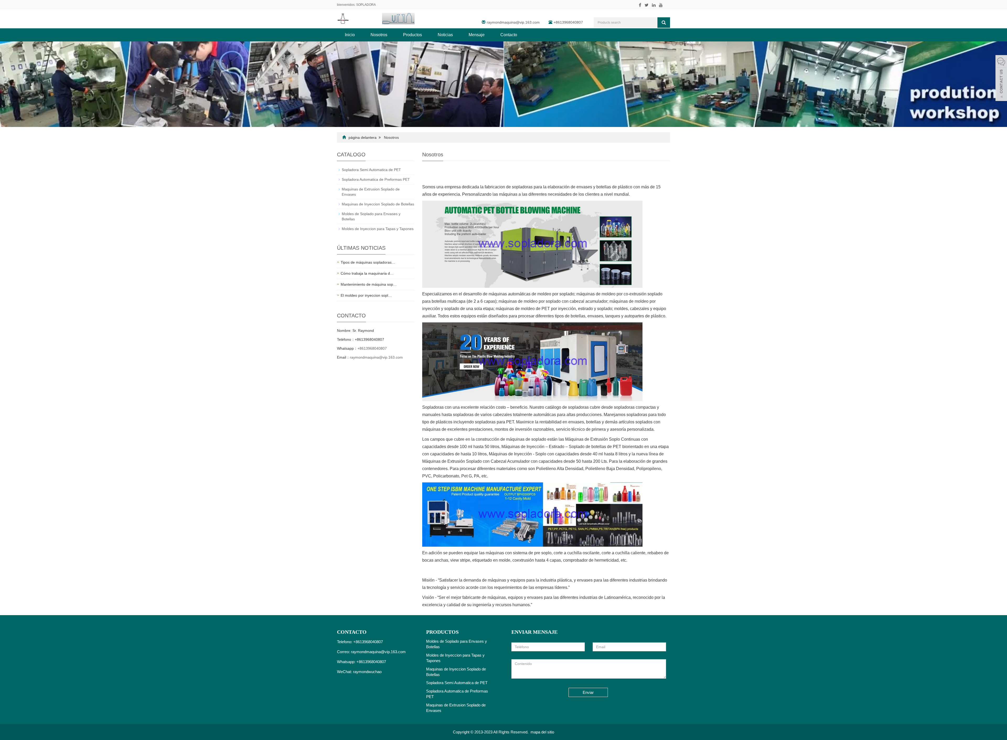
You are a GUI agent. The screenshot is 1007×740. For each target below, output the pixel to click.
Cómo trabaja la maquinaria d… (367, 273)
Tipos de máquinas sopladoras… (368, 262)
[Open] (1001, 78)
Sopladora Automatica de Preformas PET (376, 179)
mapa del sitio (542, 732)
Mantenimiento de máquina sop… (369, 284)
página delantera (363, 137)
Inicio (350, 35)
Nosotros (379, 35)
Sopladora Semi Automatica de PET (371, 170)
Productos (412, 35)
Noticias (445, 35)
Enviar (588, 692)
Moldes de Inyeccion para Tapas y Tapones (378, 229)
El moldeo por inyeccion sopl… (366, 295)
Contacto (508, 35)
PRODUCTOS (442, 632)
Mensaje (477, 35)
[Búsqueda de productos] (663, 22)
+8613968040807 (372, 348)
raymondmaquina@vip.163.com (513, 22)
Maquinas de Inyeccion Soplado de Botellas (378, 204)
